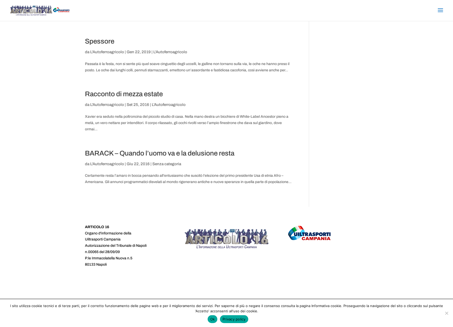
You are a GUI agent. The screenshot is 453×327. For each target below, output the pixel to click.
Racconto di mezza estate (124, 94)
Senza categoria (166, 164)
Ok (212, 319)
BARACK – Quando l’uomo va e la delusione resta (159, 153)
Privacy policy (234, 319)
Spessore (99, 41)
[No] (446, 313)
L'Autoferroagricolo (107, 52)
